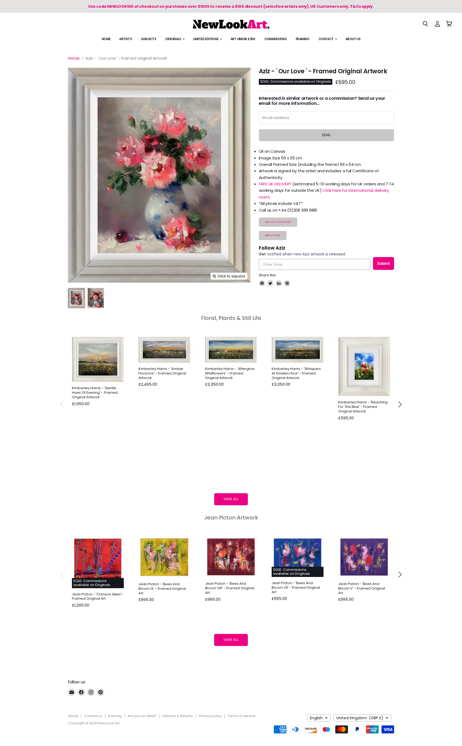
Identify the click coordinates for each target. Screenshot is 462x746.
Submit (383, 263)
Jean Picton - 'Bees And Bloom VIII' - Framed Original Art (229, 588)
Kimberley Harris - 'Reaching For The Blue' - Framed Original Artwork (363, 407)
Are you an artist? (142, 715)
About (73, 715)
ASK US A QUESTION (278, 222)
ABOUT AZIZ (272, 235)
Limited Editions (206, 39)
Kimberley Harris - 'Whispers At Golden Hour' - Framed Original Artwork (296, 373)
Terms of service (241, 715)
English (316, 718)
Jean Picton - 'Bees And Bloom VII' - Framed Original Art (296, 587)
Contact (326, 39)
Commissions (275, 39)
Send (326, 135)
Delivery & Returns (178, 715)
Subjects (148, 39)
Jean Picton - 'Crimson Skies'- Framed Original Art (98, 596)
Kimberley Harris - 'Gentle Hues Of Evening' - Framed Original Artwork (95, 392)
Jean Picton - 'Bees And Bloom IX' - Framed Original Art (162, 589)
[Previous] (62, 404)
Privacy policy (210, 715)
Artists (125, 39)
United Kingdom (359, 718)
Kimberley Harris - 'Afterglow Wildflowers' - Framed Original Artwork (230, 373)
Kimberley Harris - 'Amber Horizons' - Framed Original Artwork (162, 373)
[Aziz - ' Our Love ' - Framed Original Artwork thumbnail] (76, 298)
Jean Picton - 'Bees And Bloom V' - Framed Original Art (361, 588)
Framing (302, 39)
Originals (173, 39)
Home (106, 39)
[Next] (399, 404)
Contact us (93, 715)
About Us (352, 39)
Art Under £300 (242, 39)
